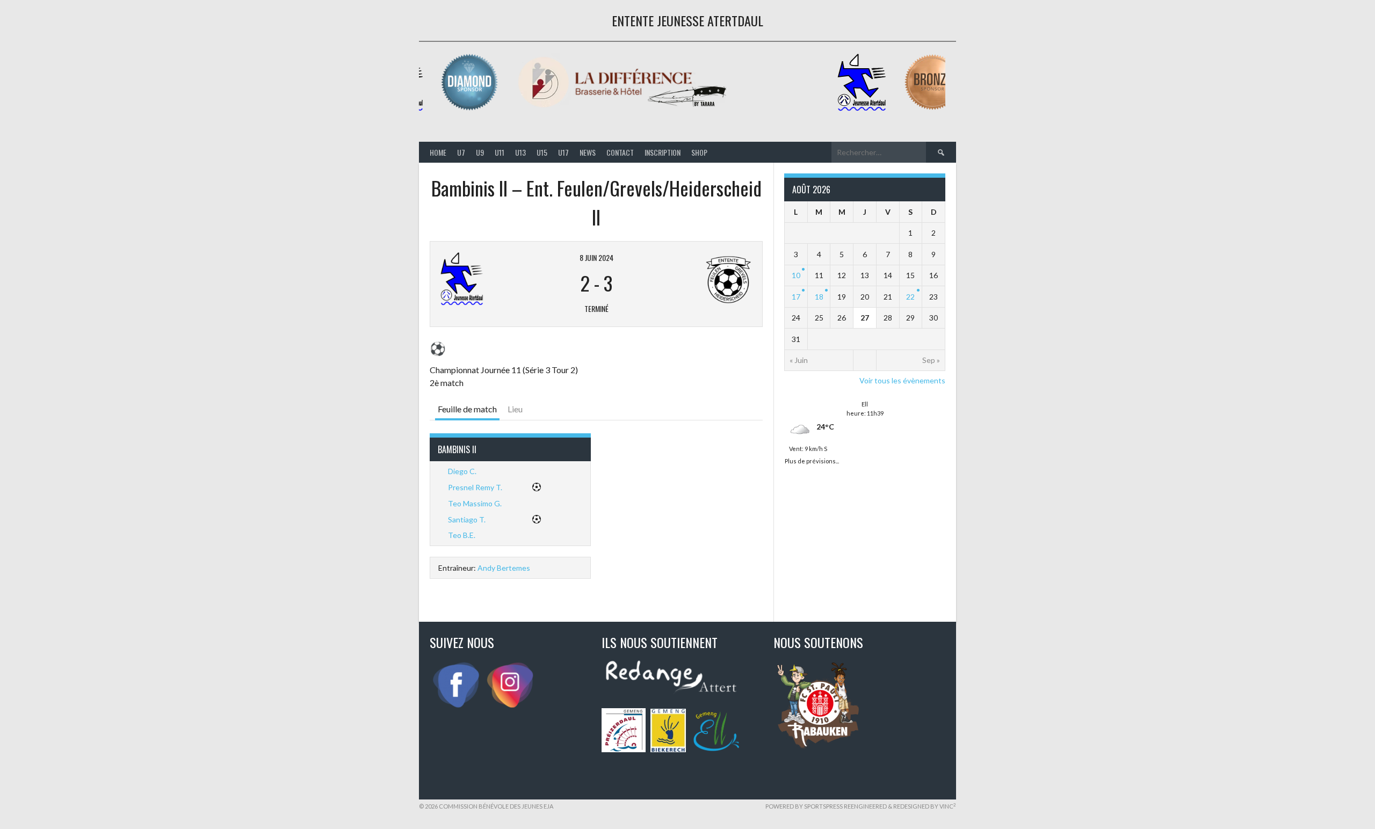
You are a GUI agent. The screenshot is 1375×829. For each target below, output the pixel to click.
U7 (461, 152)
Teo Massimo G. (475, 503)
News (588, 152)
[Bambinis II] (493, 279)
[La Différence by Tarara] (620, 108)
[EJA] (860, 108)
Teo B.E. (461, 535)
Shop (699, 152)
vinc (947, 806)
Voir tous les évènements (902, 380)
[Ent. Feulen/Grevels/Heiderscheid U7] (699, 279)
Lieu (515, 409)
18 (819, 296)
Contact (620, 152)
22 (910, 296)
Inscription (663, 152)
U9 (480, 152)
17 (796, 296)
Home (438, 152)
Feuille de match (467, 409)
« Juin (799, 360)
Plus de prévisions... (812, 459)
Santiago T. (467, 519)
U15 (542, 152)
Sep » (931, 360)
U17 (563, 152)
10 (796, 275)
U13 (520, 152)
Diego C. (462, 471)
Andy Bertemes (503, 567)
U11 (499, 152)
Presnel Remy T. (475, 487)
